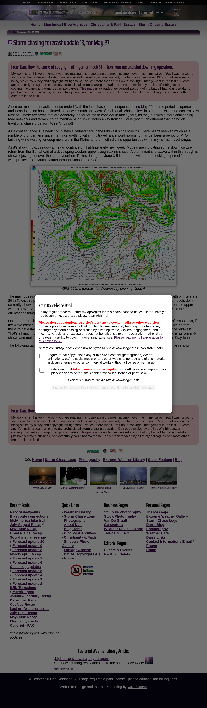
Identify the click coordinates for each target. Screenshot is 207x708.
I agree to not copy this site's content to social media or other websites (103, 387)
